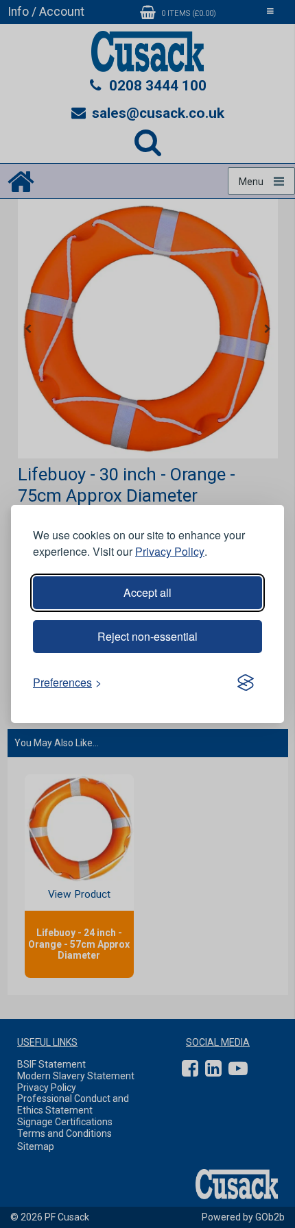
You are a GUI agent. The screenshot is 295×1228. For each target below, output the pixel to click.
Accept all (147, 592)
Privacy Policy (169, 551)
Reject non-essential (147, 636)
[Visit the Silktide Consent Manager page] (245, 682)
